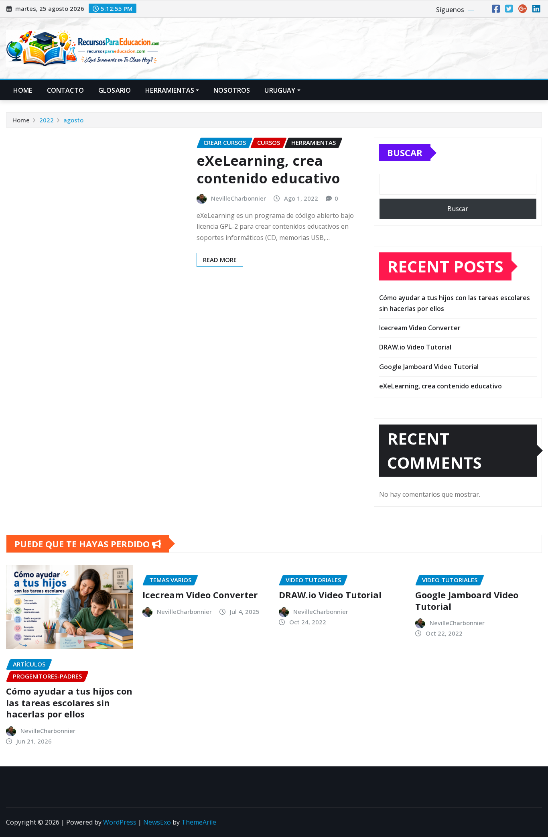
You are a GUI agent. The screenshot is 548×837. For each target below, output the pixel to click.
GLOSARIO (114, 90)
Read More (220, 260)
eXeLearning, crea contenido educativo (268, 169)
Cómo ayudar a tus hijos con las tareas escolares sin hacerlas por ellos (69, 702)
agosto (73, 120)
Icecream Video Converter (420, 327)
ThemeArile (198, 822)
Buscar (404, 152)
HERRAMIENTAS (169, 90)
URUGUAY (279, 90)
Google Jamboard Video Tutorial (429, 366)
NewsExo (157, 822)
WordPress (119, 822)
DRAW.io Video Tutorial (415, 347)
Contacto (65, 90)
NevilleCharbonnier (238, 198)
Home (22, 90)
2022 (46, 120)
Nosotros (231, 90)
